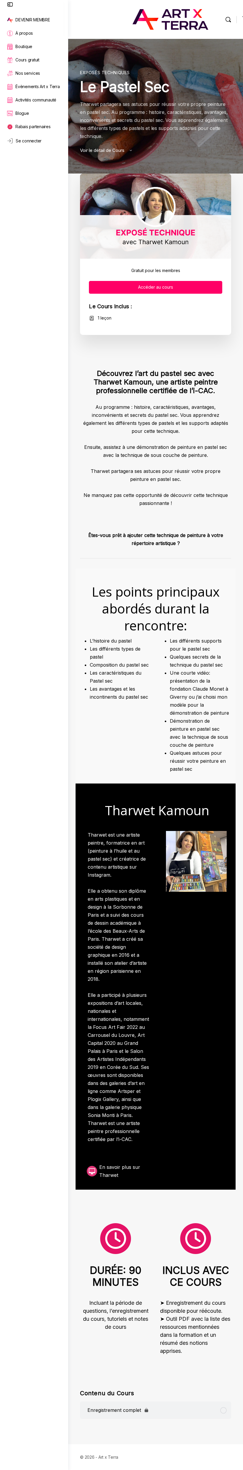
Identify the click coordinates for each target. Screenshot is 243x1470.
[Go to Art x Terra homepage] (170, 19)
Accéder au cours (155, 287)
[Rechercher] (228, 19)
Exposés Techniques (105, 72)
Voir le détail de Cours (103, 150)
